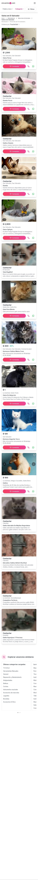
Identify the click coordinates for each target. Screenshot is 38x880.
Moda (35, 692)
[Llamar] (28, 66)
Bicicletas (6, 699)
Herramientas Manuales (10, 671)
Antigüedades (7, 680)
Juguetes (6, 696)
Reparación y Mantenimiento (12, 677)
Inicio (3, 18)
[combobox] (11, 24)
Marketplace (11, 18)
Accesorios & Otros (9, 702)
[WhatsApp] (33, 66)
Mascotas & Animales (24, 18)
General (5, 674)
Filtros (32, 9)
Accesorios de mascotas (11, 692)
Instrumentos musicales (10, 689)
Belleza (5, 683)
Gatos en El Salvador (8, 19)
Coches (5, 686)
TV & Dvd (6, 668)
